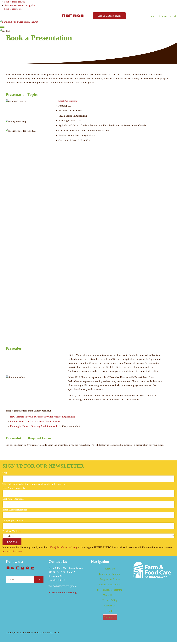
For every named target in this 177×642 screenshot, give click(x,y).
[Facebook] (63, 16)
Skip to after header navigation (20, 5)
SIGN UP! (12, 542)
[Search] (38, 579)
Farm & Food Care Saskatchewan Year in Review (35, 421)
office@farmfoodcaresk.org (63, 547)
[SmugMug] (78, 16)
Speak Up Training (67, 100)
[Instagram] (67, 16)
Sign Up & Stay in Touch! (109, 16)
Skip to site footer (13, 8)
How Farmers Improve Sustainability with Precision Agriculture (42, 416)
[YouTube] (70, 16)
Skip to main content (14, 1)
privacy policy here (12, 551)
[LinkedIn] (82, 16)
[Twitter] (74, 16)
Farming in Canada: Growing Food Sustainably (34, 426)
